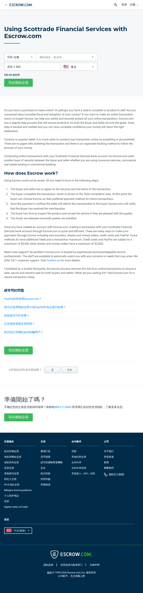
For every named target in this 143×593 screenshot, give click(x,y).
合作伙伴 (76, 462)
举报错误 (45, 484)
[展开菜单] (6, 5)
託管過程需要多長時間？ (19, 323)
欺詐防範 (45, 473)
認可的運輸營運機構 (52, 462)
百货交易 (9, 468)
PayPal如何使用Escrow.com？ (23, 298)
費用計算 (45, 451)
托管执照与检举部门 (71, 564)
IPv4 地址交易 (11, 484)
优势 (74, 451)
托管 (6, 501)
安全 (43, 468)
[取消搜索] (117, 4)
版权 (49, 572)
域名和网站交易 (12, 456)
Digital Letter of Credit (16, 506)
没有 (69, 369)
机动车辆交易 (11, 451)
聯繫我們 (109, 468)
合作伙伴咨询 (79, 468)
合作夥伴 (76, 441)
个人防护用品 (11, 495)
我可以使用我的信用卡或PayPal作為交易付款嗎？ (35, 307)
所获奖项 (109, 456)
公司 (106, 441)
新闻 (106, 462)
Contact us (53, 260)
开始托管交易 (79, 456)
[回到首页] (22, 4)
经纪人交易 (10, 479)
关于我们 (109, 451)
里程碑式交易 (11, 473)
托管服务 (9, 441)
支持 (43, 441)
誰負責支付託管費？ (16, 315)
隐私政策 (48, 564)
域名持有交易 (11, 462)
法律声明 (94, 564)
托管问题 (45, 479)
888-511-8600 (63, 407)
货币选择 (45, 456)
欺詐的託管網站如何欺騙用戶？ (23, 332)
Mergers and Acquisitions (18, 490)
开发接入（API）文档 (83, 473)
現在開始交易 (18, 83)
